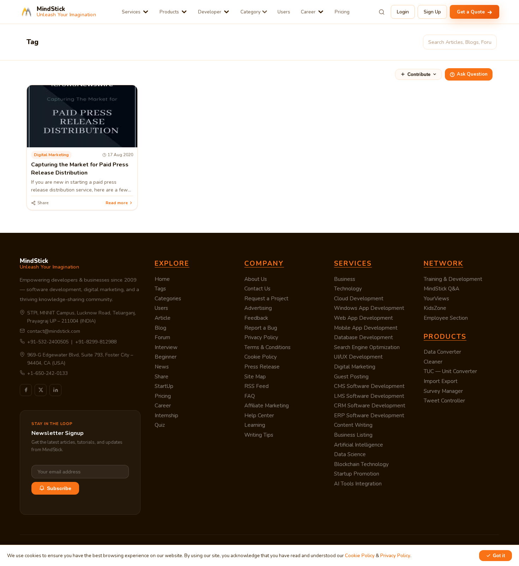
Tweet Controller (444, 400)
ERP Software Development (369, 415)
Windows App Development (369, 308)
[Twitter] (41, 390)
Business (344, 279)
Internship (166, 415)
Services (131, 11)
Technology (348, 288)
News (162, 366)
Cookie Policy (260, 356)
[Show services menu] (145, 12)
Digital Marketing (354, 366)
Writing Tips (258, 434)
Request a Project (266, 298)
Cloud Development (358, 298)
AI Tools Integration (358, 483)
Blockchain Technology (361, 464)
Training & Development (453, 279)
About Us (255, 279)
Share (161, 376)
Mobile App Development (366, 327)
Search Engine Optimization (367, 347)
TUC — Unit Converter (450, 371)
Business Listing (353, 434)
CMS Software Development (369, 386)
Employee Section (446, 318)
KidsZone (435, 308)
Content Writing (353, 425)
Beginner (166, 356)
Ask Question (472, 74)
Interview (166, 347)
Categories (168, 298)
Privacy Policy (261, 337)
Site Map (255, 376)
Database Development (363, 337)
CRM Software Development (369, 405)
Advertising (258, 308)
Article (163, 318)
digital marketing (51, 155)
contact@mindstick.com (53, 331)
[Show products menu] (184, 12)
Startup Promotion (356, 473)
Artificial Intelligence (358, 444)
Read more (117, 203)
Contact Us (257, 288)
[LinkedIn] (55, 390)
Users (284, 11)
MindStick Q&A (441, 288)
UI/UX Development (358, 356)
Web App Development (363, 318)
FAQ (249, 396)
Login (403, 11)
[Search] (381, 12)
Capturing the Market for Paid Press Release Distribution (80, 168)
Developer (209, 11)
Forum (162, 337)
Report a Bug (260, 327)
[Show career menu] (320, 12)
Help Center (259, 415)
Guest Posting (351, 376)
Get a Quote (471, 11)
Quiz (160, 425)
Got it (499, 555)
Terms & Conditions (267, 347)
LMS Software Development (369, 396)
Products (169, 11)
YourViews (436, 298)
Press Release (262, 366)
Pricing (342, 11)
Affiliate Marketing (266, 405)
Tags (160, 288)
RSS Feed (256, 386)
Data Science (350, 454)
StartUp (164, 386)
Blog (160, 327)
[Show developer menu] (226, 12)
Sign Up (432, 11)
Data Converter (442, 351)
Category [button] (250, 11)
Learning (254, 425)
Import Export (441, 381)
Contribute (418, 74)
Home (162, 279)
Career (308, 11)
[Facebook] (26, 390)
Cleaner (433, 361)
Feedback (256, 318)
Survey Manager (443, 391)
